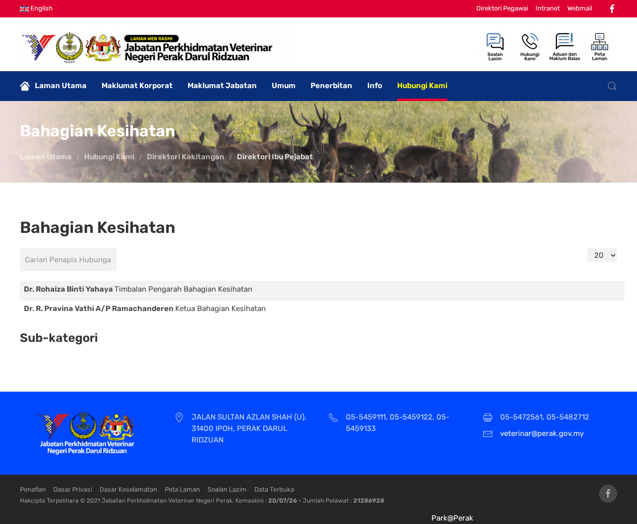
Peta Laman (182, 489)
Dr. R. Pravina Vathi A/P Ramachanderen (99, 308)
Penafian (33, 489)
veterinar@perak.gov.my (542, 433)
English (41, 8)
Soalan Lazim (227, 489)
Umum (284, 85)
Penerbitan (331, 85)
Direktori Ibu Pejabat (275, 156)
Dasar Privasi (72, 489)
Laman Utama (61, 85)
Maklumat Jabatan (222, 85)
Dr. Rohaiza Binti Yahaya (69, 289)
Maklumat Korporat (137, 85)
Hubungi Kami (422, 85)
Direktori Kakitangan (185, 156)
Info (374, 85)
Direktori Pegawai (502, 8)
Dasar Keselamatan (128, 489)
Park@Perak (452, 518)
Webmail (579, 8)
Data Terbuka (274, 489)
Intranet (547, 8)
